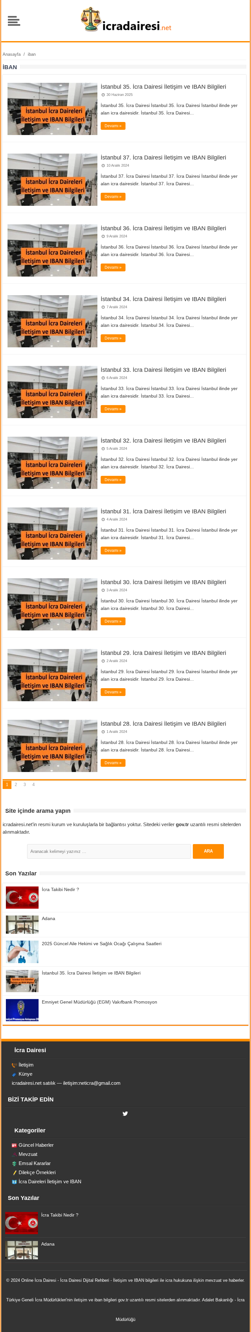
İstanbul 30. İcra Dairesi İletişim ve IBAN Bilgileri (163, 582)
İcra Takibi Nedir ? (60, 889)
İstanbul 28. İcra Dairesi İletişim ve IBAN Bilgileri (163, 723)
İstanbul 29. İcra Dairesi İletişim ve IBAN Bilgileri (163, 653)
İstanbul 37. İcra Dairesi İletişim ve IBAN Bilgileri (163, 157)
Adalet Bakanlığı (217, 1299)
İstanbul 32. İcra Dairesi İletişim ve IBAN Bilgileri (163, 440)
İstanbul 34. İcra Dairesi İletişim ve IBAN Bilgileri (163, 299)
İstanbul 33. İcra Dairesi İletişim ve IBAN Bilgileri (163, 370)
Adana (48, 918)
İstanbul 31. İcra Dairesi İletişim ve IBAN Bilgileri (163, 511)
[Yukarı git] (238, 1320)
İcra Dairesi (45, 1280)
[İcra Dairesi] (126, 31)
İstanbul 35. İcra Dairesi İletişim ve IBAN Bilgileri (163, 86)
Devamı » (113, 126)
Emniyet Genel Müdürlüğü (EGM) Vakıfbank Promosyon (99, 1002)
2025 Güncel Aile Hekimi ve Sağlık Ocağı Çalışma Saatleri (101, 943)
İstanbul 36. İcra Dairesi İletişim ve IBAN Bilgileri (163, 228)
